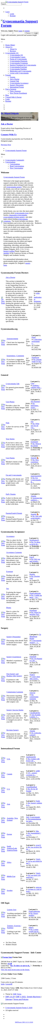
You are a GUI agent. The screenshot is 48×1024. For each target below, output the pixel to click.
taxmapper (34, 442)
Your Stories (10, 439)
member (6, 253)
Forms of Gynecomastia (18, 59)
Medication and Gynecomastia (20, 71)
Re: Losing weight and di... (34, 930)
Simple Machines (34, 997)
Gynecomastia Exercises (18, 67)
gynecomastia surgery (14, 187)
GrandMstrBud (31, 787)
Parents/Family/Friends (14, 513)
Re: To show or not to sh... (34, 543)
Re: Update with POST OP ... (33, 760)
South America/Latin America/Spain (12, 848)
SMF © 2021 (21, 997)
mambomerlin (31, 757)
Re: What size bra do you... (35, 426)
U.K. (8, 759)
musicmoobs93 (36, 476)
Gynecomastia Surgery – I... (35, 641)
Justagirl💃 (35, 458)
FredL (38, 801)
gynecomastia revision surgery (14, 217)
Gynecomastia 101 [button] (12, 53)
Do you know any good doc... (33, 876)
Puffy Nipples (11, 494)
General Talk (14, 81)
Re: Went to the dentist (36, 445)
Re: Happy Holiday (33, 914)
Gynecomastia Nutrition (18, 69)
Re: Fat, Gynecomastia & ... (36, 480)
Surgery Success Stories (14, 710)
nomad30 (33, 657)
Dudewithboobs (35, 593)
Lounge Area (11, 910)
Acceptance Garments (14, 552)
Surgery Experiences (13, 657)
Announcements (12, 339)
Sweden (10, 890)
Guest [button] (7, 12)
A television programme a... (37, 341)
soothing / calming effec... (36, 386)
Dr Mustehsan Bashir (35, 636)
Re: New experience (35, 461)
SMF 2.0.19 (10, 997)
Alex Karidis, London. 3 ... (35, 716)
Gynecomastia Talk (12, 384)
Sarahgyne (35, 357)
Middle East (11, 876)
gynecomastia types (22, 213)
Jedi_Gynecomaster (33, 817)
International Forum (17, 87)
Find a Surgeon (15, 91)
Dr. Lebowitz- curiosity (35, 734)
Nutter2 (32, 675)
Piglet (34, 337)
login (20, 31)
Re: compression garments (34, 697)
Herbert (32, 574)
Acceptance (10, 536)
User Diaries (10, 458)
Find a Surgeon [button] (10, 89)
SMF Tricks (17, 994)
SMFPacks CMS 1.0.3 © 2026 (24, 1022)
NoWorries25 (34, 540)
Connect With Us (9, 134)
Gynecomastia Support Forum (14, 177)
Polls (7, 423)
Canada (9, 774)
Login (12, 14)
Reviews (13, 51)
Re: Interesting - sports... (35, 406)
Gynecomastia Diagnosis (18, 61)
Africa (9, 862)
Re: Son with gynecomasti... (36, 517)
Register (13, 16)
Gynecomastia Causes (17, 57)
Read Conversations (17, 166)
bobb (38, 293)
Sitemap (8, 999)
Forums (12, 77)
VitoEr (38, 859)
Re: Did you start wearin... (34, 560)
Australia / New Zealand (12, 819)
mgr (32, 422)
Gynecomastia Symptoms (19, 63)
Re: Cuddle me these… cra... (35, 596)
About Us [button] (8, 47)
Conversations (15, 164)
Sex (7, 589)
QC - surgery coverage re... (31, 774)
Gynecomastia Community (14, 160)
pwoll (10, 964)
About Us (13, 49)
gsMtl (38, 771)
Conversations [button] (10, 162)
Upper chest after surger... (35, 678)
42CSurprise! (35, 401)
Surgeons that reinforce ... (36, 499)
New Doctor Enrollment (18, 93)
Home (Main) (10, 45)
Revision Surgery (12, 730)
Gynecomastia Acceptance (19, 83)
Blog (7, 95)
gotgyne (32, 693)
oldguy (31, 927)
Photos (8, 608)
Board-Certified (9, 251)
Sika (37, 831)
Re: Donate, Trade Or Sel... (37, 360)
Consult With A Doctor (13, 97)
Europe (9, 834)
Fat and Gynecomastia (14, 475)
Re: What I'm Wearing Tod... (35, 613)
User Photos (10, 402)
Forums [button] (8, 75)
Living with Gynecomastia (19, 73)
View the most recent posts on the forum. (15, 970)
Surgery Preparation (13, 637)
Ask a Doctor (14, 79)
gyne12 (38, 845)
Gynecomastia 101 (16, 55)
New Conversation (16, 168)
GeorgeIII (8, 984)
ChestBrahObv (35, 713)
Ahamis (33, 496)
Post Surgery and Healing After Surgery (14, 675)
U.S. (8, 789)
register (26, 31)
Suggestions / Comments (15, 356)
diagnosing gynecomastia (18, 215)
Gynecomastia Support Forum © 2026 (18, 1008)
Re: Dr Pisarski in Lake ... (36, 660)
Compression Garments (14, 692)
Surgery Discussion (17, 85)
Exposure (9, 571)
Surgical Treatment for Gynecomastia (23, 65)
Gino (32, 383)
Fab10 (31, 557)
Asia (8, 804)
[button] (4, 145)
